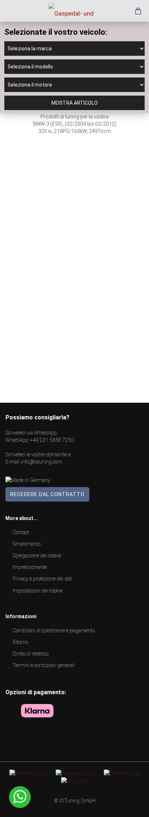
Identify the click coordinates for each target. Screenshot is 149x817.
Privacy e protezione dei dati (42, 579)
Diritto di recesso (30, 654)
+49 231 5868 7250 (52, 440)
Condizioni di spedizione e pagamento (54, 630)
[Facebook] (28, 773)
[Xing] (74, 780)
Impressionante (30, 567)
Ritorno (20, 642)
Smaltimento (27, 544)
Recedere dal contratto (47, 494)
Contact (21, 532)
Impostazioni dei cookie (38, 591)
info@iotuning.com (41, 462)
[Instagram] (75, 773)
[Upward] (129, 806)
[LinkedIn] (122, 773)
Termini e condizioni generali (43, 665)
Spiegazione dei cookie (37, 555)
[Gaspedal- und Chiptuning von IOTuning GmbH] (74, 11)
